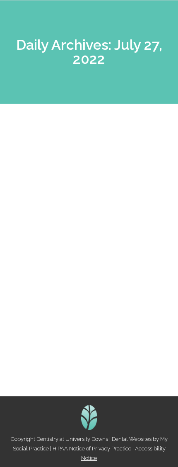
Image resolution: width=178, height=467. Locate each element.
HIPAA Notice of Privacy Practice (92, 448)
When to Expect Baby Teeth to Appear (88, 300)
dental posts (47, 315)
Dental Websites (132, 439)
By (60, 324)
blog (24, 315)
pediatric (114, 315)
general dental (83, 315)
